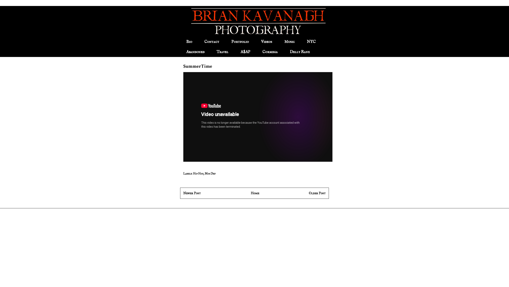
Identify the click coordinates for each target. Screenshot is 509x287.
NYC (311, 41)
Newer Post (192, 193)
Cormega (270, 51)
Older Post (317, 193)
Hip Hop (198, 173)
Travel (222, 51)
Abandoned (195, 51)
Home (255, 193)
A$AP (245, 51)
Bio (189, 41)
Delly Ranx (300, 51)
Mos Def (210, 173)
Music (289, 41)
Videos (266, 41)
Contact (211, 41)
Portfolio (240, 41)
